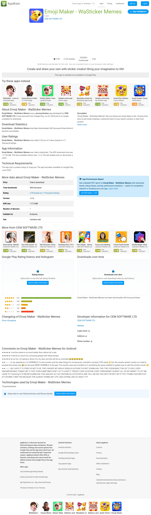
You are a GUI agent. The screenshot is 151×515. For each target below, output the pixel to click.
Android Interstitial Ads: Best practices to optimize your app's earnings (111, 481)
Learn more (113, 188)
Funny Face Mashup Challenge (103, 245)
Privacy (99, 453)
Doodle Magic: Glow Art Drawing (139, 245)
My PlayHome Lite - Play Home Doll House (35, 482)
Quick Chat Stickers (121, 98)
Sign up (132, 3)
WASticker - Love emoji (11, 98)
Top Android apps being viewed (31, 471)
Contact (99, 447)
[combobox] (82, 3)
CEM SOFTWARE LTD (29, 227)
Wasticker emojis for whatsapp (84, 98)
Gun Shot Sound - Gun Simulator (29, 245)
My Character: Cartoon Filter (47, 245)
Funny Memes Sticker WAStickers (29, 98)
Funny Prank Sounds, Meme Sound (121, 245)
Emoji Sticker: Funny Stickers (139, 98)
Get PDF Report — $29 (89, 193)
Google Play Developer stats (68, 453)
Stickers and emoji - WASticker (66, 98)
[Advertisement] (72, 39)
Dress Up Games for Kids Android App (34, 477)
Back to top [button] (145, 493)
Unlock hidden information (37, 283)
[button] (113, 331)
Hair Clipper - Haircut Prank (84, 245)
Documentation (102, 458)
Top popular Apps (64, 464)
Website (80, 326)
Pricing (109, 3)
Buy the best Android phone (68, 469)
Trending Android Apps (66, 458)
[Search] (93, 3)
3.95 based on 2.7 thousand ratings (44, 193)
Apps (101, 3)
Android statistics (64, 447)
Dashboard (120, 3)
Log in (145, 3)
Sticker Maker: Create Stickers (47, 98)
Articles (99, 469)
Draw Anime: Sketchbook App (11, 245)
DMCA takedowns (102, 464)
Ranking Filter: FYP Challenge (66, 245)
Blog (98, 474)
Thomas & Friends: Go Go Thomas (32, 488)
